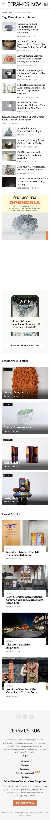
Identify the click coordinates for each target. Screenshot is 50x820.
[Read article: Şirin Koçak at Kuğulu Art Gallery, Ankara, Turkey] (9, 144)
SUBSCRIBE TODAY (25, 803)
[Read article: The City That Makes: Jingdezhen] (25, 629)
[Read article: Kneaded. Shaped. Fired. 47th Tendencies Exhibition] (25, 536)
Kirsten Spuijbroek (16, 392)
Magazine (25, 765)
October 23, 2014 (26, 51)
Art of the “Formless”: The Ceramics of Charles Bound (22, 691)
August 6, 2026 (14, 607)
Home (4, 12)
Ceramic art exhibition (22, 12)
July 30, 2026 (13, 696)
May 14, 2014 (8, 123)
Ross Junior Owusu (16, 498)
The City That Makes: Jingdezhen (18, 646)
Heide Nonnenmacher (18, 427)
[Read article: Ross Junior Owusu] (25, 488)
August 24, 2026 (12, 396)
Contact (25, 777)
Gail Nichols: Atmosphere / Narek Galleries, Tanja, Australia (31, 155)
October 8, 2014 (25, 65)
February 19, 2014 (26, 147)
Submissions (25, 769)
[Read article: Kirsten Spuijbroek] (25, 383)
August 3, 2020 (25, 36)
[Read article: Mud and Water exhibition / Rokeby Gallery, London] (9, 170)
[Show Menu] (3, 4)
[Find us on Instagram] (18, 717)
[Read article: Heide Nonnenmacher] (25, 418)
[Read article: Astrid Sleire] (25, 453)
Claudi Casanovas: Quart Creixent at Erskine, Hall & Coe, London (31, 73)
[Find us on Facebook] (25, 717)
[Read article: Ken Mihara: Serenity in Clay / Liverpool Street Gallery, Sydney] (9, 182)
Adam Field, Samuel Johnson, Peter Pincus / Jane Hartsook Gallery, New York (32, 44)
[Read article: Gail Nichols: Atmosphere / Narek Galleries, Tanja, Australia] (9, 156)
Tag (10, 12)
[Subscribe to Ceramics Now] (46, 4)
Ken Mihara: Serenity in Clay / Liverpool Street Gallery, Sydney (32, 181)
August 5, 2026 (14, 651)
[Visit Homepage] (24, 4)
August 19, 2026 (14, 559)
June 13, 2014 (24, 112)
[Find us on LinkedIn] (31, 717)
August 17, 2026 (12, 431)
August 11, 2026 (12, 502)
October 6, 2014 (25, 80)
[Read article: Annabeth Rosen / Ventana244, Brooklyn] (9, 132)
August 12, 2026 (12, 467)
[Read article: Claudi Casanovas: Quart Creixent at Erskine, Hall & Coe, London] (9, 74)
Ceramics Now (17, 812)
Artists (8, 369)
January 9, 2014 (25, 162)
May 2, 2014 (23, 135)
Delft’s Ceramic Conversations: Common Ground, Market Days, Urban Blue (24, 599)
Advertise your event (25, 773)
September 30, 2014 (27, 97)
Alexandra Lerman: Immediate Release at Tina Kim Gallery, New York (31, 105)
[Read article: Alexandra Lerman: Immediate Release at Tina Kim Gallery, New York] (9, 106)
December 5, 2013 (26, 188)
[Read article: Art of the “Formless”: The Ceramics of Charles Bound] (25, 673)
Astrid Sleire (12, 462)
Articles (9, 548)
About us (25, 761)
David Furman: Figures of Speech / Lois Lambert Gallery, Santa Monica (30, 59)
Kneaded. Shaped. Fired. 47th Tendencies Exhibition (23, 553)
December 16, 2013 (26, 173)
